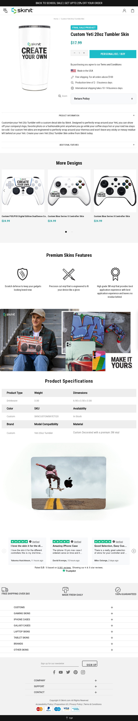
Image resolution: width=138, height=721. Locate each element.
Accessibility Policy (44, 704)
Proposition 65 (61, 704)
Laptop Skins (22, 631)
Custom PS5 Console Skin (106, 216)
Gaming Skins (22, 613)
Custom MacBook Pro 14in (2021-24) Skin (22, 216)
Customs (19, 607)
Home (56, 19)
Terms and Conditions (111, 64)
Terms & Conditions (92, 704)
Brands (18, 643)
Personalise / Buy (113, 54)
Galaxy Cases (22, 625)
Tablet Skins (21, 637)
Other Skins (21, 649)
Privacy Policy (76, 704)
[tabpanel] (23, 200)
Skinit (22, 10)
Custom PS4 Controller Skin (61, 216)
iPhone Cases (22, 619)
